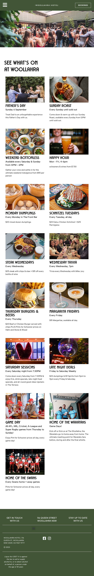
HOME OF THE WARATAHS (67, 423)
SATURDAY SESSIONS (20, 368)
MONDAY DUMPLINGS (20, 213)
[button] (34, 528)
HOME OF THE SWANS (21, 478)
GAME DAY (13, 423)
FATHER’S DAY (16, 106)
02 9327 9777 (19, 543)
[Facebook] (44, 538)
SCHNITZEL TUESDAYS (64, 213)
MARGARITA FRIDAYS (64, 312)
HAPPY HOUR (59, 158)
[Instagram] (49, 538)
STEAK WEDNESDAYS (20, 263)
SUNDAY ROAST (60, 106)
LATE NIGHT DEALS (62, 368)
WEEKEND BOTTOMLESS (22, 158)
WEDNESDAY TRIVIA (63, 263)
